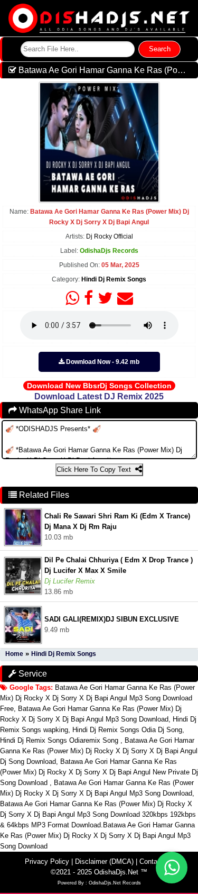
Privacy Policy (47, 861)
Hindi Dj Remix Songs (113, 279)
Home (14, 654)
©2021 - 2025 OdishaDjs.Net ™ (99, 872)
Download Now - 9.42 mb (101, 362)
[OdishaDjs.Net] (99, 18)
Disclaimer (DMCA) (104, 861)
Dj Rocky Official (109, 236)
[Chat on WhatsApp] (171, 867)
